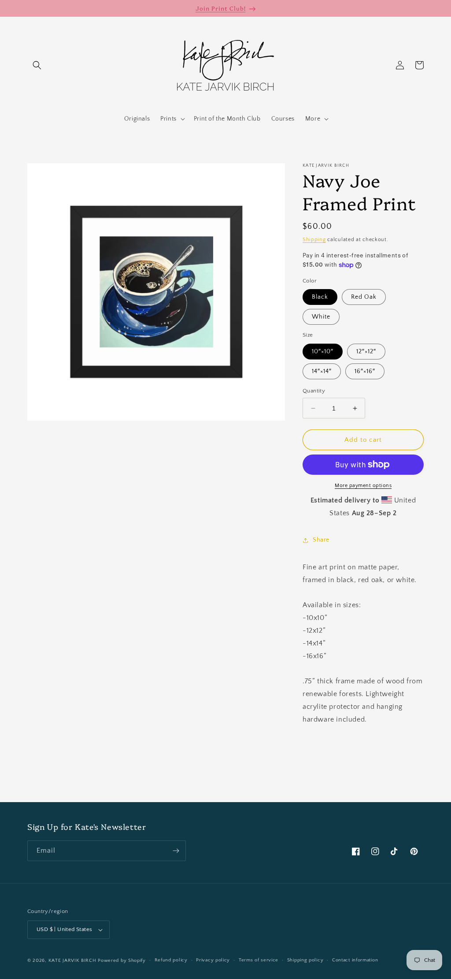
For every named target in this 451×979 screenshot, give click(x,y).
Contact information (355, 960)
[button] (37, 65)
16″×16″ (365, 371)
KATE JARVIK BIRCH (72, 960)
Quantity (314, 391)
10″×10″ (322, 351)
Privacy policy (213, 960)
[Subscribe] (175, 850)
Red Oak (364, 297)
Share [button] (321, 539)
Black (320, 297)
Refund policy (171, 960)
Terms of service (258, 960)
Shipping (314, 239)
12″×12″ (366, 351)
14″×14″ (322, 371)
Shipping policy (305, 960)
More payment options (363, 485)
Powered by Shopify (122, 960)
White (321, 316)
